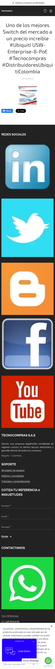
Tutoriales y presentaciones (15, 481)
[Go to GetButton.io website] (48, 666)
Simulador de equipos (13, 470)
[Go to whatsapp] (48, 660)
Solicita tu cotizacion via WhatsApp (29, 2)
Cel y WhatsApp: (10, 616)
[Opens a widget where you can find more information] (19, 653)
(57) (10, 621)
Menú (51, 11)
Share (8, 111)
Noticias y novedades (12, 476)
